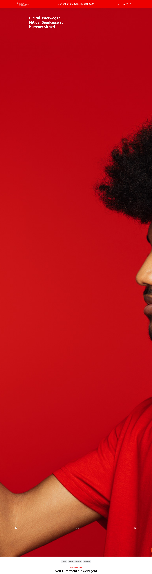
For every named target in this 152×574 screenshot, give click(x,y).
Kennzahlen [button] (87, 561)
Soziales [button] (71, 561)
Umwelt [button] (64, 561)
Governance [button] (78, 561)
